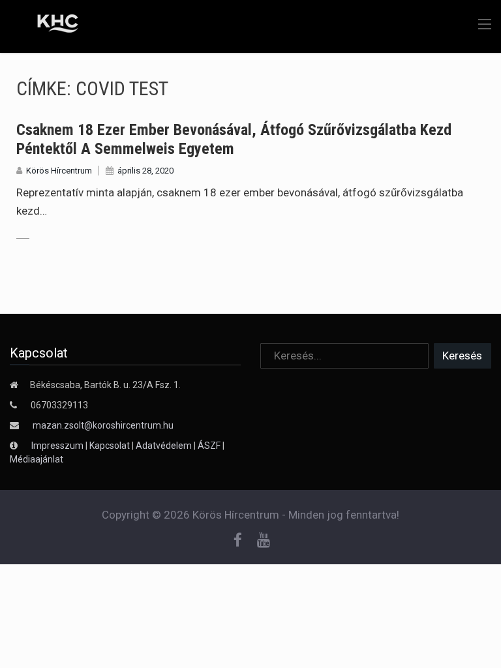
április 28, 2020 (145, 170)
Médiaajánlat (36, 459)
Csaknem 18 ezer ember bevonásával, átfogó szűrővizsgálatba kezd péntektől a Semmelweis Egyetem (233, 139)
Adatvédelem (164, 445)
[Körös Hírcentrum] (47, 25)
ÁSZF (209, 445)
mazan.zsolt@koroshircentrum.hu (103, 425)
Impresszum (58, 445)
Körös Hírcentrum (59, 170)
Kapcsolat (109, 445)
